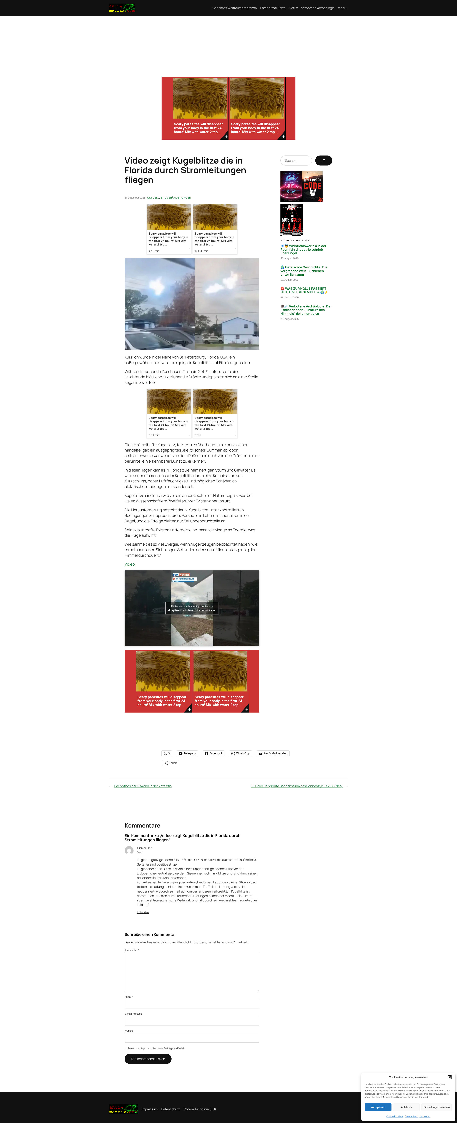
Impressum (425, 1116)
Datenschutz (411, 1116)
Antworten (143, 912)
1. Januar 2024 (144, 847)
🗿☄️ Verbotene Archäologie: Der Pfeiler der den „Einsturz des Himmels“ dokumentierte (306, 309)
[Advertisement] (228, 43)
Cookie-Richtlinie (394, 1116)
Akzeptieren (378, 1107)
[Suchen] (323, 161)
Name (129, 996)
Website (129, 1030)
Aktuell (153, 197)
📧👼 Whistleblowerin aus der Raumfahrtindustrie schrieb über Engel (303, 249)
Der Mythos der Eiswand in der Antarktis (143, 786)
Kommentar (132, 950)
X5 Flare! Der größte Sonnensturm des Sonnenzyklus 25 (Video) (297, 786)
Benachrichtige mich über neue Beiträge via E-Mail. (156, 1048)
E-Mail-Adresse (134, 1013)
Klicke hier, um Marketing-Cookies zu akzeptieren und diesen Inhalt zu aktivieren (192, 608)
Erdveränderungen (176, 197)
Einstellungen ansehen (436, 1107)
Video (130, 564)
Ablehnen (406, 1107)
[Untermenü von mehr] (347, 8)
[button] (450, 1077)
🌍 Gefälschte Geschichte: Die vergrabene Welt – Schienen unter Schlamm (303, 270)
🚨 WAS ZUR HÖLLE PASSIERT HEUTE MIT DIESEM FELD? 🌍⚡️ (304, 290)
